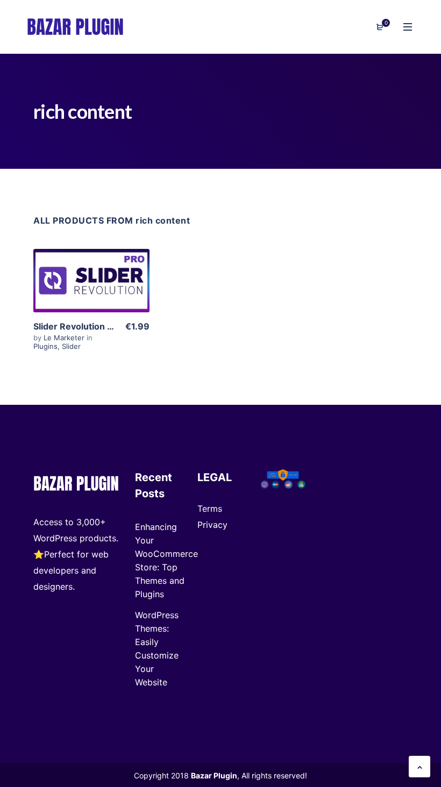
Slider (71, 346)
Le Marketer (65, 337)
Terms (209, 508)
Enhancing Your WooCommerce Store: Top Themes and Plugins (166, 560)
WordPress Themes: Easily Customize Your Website (157, 649)
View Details (91, 293)
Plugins (45, 346)
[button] (419, 766)
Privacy (212, 524)
